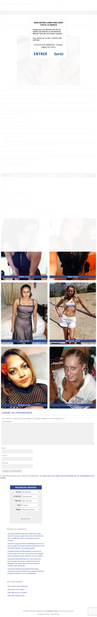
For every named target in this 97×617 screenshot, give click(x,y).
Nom (4, 448)
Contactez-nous (51, 611)
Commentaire (7, 421)
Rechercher (26, 518)
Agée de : (18, 501)
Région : (19, 509)
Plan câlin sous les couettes (17, 592)
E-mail (5, 455)
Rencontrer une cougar (16, 589)
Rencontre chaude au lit (16, 596)
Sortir (59, 54)
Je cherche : (17, 496)
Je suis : (19, 492)
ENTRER (40, 54)
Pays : (19, 505)
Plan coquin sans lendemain (18, 586)
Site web (5, 463)
